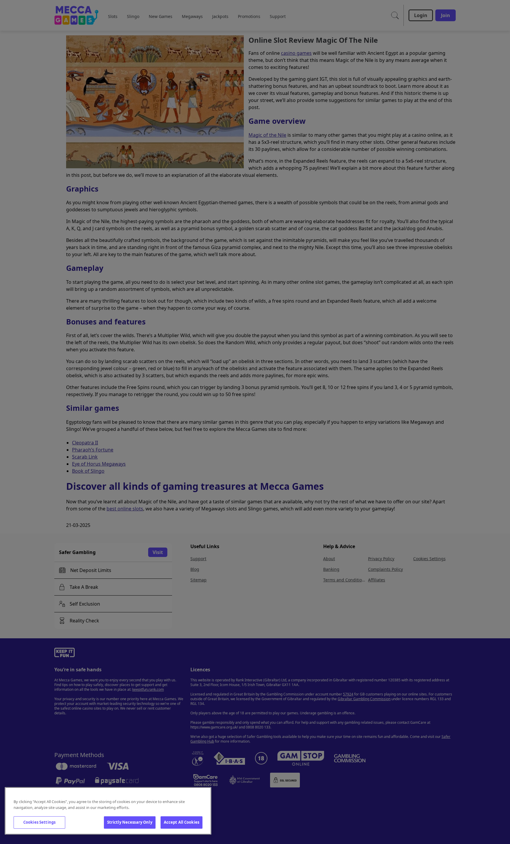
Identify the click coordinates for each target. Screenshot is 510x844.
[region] (108, 811)
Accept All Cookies (181, 822)
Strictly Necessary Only (129, 822)
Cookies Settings (39, 822)
